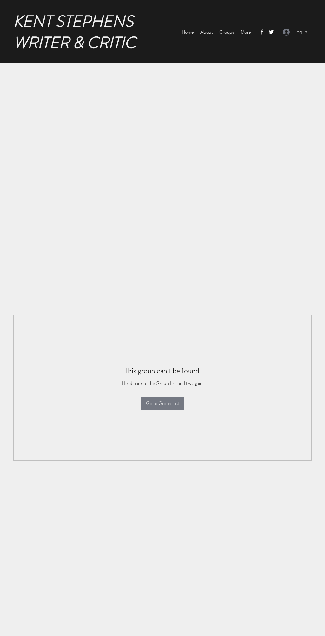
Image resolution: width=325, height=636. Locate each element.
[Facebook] (262, 32)
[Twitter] (271, 32)
